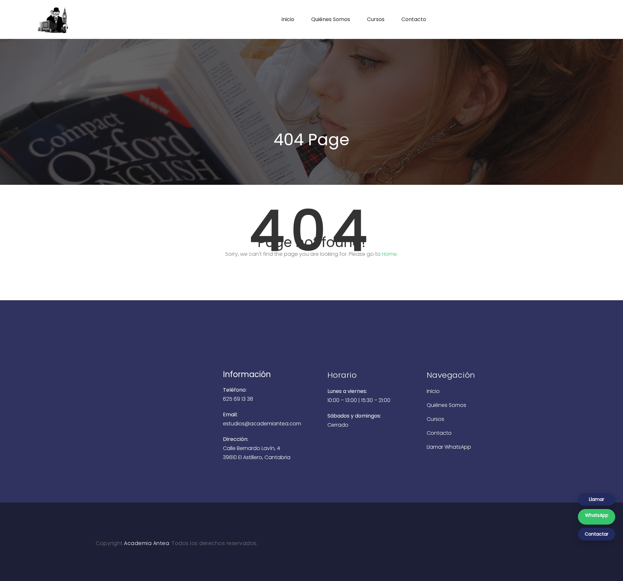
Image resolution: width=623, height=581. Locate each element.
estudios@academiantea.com (262, 423)
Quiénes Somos (330, 19)
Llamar (596, 499)
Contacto (413, 19)
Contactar (596, 534)
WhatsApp (596, 515)
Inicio (287, 19)
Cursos (376, 19)
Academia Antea (146, 543)
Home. (390, 254)
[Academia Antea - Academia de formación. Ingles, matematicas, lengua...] (79, 19)
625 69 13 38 (238, 399)
